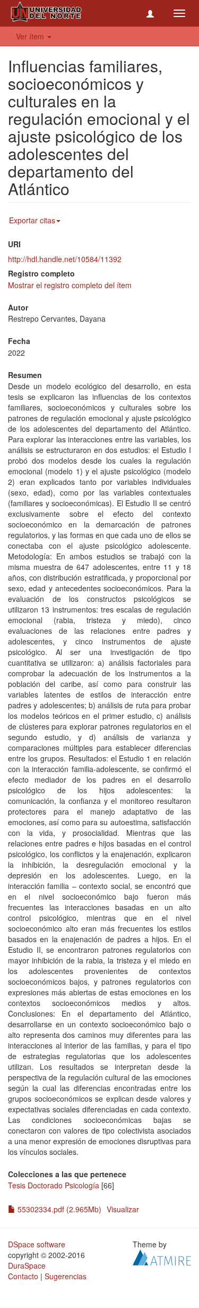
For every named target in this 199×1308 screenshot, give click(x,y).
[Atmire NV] (162, 1256)
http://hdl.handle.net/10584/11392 (65, 259)
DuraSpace (27, 1265)
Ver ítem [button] (31, 36)
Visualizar (123, 1209)
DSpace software (36, 1244)
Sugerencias (65, 1276)
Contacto (23, 1276)
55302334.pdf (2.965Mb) (58, 1209)
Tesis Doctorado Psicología (53, 1185)
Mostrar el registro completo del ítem (70, 285)
